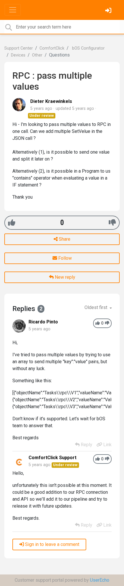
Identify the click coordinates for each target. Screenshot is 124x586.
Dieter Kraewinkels (51, 101)
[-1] (112, 222)
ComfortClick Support (52, 457)
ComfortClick (52, 48)
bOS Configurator (88, 48)
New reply (64, 277)
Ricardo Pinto (43, 322)
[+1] (11, 222)
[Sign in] (109, 11)
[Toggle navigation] (13, 10)
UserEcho (99, 580)
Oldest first (96, 307)
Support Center (18, 48)
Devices (18, 55)
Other (37, 55)
